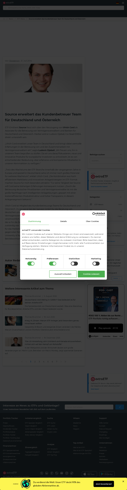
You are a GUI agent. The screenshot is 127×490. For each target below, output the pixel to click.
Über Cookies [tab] (92, 221)
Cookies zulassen (91, 274)
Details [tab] (63, 221)
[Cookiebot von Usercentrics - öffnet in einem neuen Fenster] (94, 214)
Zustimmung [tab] (34, 221)
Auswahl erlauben (62, 274)
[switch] (52, 264)
